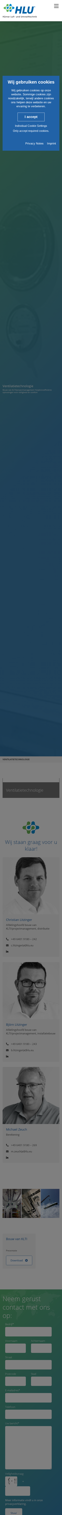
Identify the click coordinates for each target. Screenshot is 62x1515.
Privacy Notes (34, 143)
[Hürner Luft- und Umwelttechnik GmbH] (20, 10)
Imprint (51, 143)
